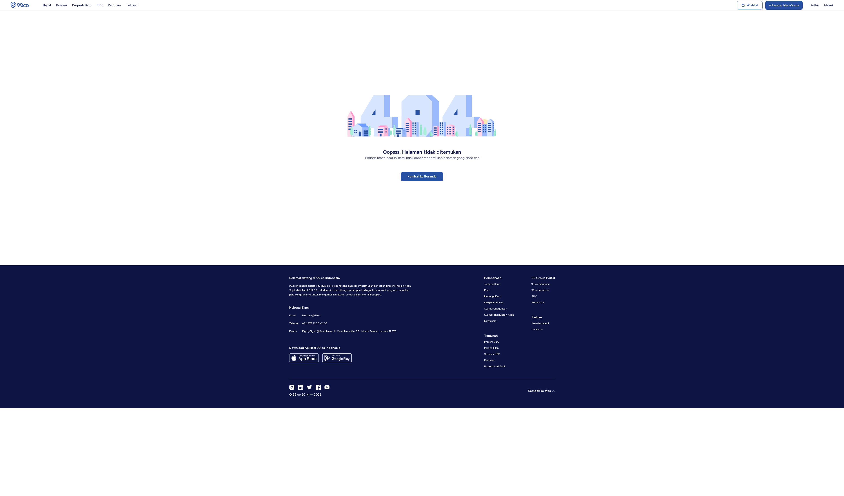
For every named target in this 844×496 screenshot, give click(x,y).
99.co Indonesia (540, 290)
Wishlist (752, 5)
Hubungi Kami (492, 296)
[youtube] (327, 387)
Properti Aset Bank (495, 366)
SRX (534, 296)
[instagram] (292, 387)
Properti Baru (81, 5)
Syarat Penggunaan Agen (499, 314)
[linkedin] (300, 387)
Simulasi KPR (492, 354)
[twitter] (309, 387)
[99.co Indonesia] (20, 5)
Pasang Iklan (491, 347)
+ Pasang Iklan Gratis (784, 5)
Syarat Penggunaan (495, 308)
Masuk (828, 5)
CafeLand (537, 329)
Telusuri (132, 5)
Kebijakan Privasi (494, 302)
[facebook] (318, 387)
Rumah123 (537, 302)
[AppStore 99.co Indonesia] (304, 357)
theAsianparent (540, 323)
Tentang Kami (492, 284)
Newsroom (490, 320)
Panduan (114, 5)
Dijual (47, 5)
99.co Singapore (540, 284)
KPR (100, 5)
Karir (486, 290)
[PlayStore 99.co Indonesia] (337, 357)
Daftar (814, 5)
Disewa (61, 5)
